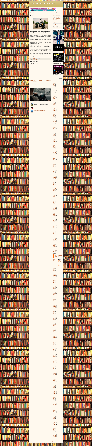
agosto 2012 (54, 220)
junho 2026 (54, 83)
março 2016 (54, 184)
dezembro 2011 (54, 227)
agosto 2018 (54, 163)
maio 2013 (54, 212)
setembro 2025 (54, 91)
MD (54, 254)
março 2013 (54, 214)
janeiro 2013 (54, 216)
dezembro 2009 (54, 433)
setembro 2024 (54, 101)
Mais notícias (54, 27)
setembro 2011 (54, 415)
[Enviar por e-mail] (36, 58)
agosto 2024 (54, 102)
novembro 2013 (54, 207)
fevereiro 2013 (54, 215)
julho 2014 (54, 200)
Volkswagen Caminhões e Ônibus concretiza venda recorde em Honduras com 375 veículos (57, 19)
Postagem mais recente (32, 80)
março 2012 (54, 224)
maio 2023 (54, 115)
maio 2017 (54, 359)
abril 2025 (54, 95)
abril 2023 (54, 116)
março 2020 (54, 148)
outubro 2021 (54, 317)
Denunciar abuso (54, 260)
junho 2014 (54, 201)
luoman (47, 441)
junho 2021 (54, 135)
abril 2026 (54, 85)
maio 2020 (54, 146)
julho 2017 (54, 172)
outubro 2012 (54, 218)
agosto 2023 (54, 298)
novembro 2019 (54, 151)
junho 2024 (54, 104)
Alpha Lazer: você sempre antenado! (42, 3)
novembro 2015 (54, 187)
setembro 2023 (54, 297)
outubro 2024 (54, 286)
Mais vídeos (57, 27)
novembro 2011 (54, 228)
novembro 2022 (54, 120)
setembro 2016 (54, 179)
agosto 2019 (54, 154)
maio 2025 (54, 280)
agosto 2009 (54, 251)
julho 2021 (54, 134)
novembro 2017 (54, 354)
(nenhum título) (35, 103)
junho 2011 (54, 232)
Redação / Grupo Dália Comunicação (58, 255)
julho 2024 (54, 103)
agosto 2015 (54, 190)
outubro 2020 (54, 142)
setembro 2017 (54, 170)
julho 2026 (54, 82)
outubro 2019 (54, 152)
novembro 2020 (54, 141)
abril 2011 (54, 234)
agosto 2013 (54, 210)
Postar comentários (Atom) (34, 81)
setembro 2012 (54, 219)
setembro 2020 (54, 328)
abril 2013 (54, 213)
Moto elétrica (37, 59)
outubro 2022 (54, 121)
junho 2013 (54, 397)
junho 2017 (54, 173)
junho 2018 (54, 165)
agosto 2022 (54, 123)
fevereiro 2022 (54, 128)
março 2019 (54, 158)
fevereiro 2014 (54, 390)
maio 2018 (54, 166)
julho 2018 (54, 164)
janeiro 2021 (54, 139)
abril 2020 (54, 147)
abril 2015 (54, 193)
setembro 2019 (54, 153)
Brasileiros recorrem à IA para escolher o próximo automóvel (37, 84)
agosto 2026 (54, 267)
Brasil (33, 59)
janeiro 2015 (54, 196)
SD (54, 257)
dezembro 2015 (54, 372)
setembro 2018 (54, 162)
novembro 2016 (54, 177)
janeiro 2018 (54, 353)
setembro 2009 (54, 250)
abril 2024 (54, 291)
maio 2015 (54, 378)
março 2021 (54, 323)
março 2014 (54, 204)
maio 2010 (54, 243)
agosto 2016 (54, 365)
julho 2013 (54, 396)
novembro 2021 (54, 316)
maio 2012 (54, 408)
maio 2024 (54, 105)
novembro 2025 (54, 89)
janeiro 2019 (54, 160)
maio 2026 (54, 84)
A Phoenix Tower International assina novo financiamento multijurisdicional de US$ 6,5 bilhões (57, 22)
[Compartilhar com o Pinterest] (39, 58)
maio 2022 (54, 125)
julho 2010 (54, 427)
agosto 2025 (54, 92)
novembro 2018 (54, 347)
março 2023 (54, 117)
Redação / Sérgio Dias (56, 256)
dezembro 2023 (54, 109)
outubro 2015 (54, 188)
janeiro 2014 (54, 391)
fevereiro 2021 (54, 138)
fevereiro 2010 (54, 246)
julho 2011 (54, 231)
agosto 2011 (54, 230)
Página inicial (40, 80)
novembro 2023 (54, 110)
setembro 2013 (54, 209)
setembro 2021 (54, 132)
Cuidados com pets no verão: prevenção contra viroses (39, 110)
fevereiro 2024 (54, 107)
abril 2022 (54, 126)
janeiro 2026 (54, 273)
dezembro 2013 (54, 206)
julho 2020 (54, 144)
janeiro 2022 (54, 129)
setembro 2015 (54, 189)
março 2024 (54, 292)
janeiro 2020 (54, 335)
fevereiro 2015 (54, 195)
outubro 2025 (54, 90)
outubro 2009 (54, 249)
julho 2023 (54, 113)
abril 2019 (54, 157)
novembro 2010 (54, 238)
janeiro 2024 (54, 108)
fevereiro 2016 (54, 185)
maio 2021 (54, 136)
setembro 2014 (54, 384)
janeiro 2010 (54, 247)
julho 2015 (54, 191)
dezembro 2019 (54, 150)
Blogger (52, 441)
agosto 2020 (54, 329)
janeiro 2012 (54, 226)
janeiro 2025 (54, 98)
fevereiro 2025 (54, 97)
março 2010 (54, 245)
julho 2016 (54, 366)
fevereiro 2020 (54, 334)
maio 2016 (54, 182)
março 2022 (54, 127)
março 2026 (54, 86)
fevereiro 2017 (54, 360)
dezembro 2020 (54, 140)
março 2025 (54, 96)
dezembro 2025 (54, 88)
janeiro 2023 (54, 304)
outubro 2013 (54, 208)
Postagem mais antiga (48, 80)
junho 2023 (54, 114)
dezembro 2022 (54, 119)
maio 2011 (54, 233)
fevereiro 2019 (54, 159)
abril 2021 (54, 322)
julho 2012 (54, 221)
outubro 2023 (54, 111)
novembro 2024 (54, 285)
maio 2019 (54, 156)
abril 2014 (54, 203)
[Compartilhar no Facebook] (38, 58)
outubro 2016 (54, 178)
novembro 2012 (54, 403)
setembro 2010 (54, 240)
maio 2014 (54, 202)
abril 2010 (54, 244)
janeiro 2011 (54, 422)
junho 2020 (54, 145)
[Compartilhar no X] (37, 58)
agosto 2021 (54, 133)
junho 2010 (54, 428)
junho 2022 (54, 310)
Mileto (34, 59)
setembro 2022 (54, 122)
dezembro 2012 (54, 402)
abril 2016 (54, 183)
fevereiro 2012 (54, 225)
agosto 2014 (54, 385)
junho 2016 (54, 181)
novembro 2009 (54, 434)
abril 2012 (54, 409)
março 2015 (54, 194)
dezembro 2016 (54, 176)
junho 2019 (54, 341)
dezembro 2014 (54, 197)
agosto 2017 (54, 171)
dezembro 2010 (54, 237)
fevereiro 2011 (54, 421)
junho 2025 (54, 279)
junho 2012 (54, 222)
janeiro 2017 (54, 175)
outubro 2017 (54, 169)
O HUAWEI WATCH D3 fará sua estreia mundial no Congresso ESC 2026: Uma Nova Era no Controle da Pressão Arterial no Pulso (57, 25)
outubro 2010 (54, 239)
